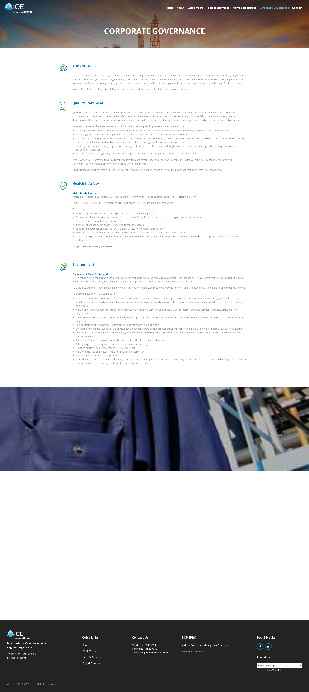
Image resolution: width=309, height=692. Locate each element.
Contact (297, 7)
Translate (277, 670)
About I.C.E (88, 645)
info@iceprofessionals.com (154, 652)
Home (169, 7)
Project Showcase (218, 7)
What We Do (195, 7)
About (181, 7)
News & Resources (244, 7)
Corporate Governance (274, 7)
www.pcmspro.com (193, 651)
